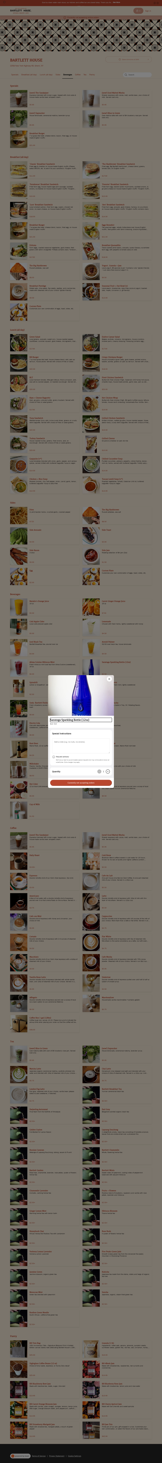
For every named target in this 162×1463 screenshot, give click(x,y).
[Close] (109, 678)
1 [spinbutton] (103, 771)
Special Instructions (61, 733)
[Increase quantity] (108, 771)
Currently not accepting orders (81, 782)
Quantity (56, 771)
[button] (81, 695)
